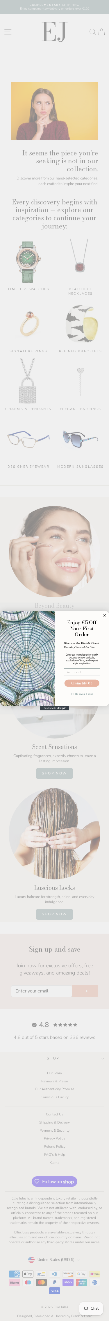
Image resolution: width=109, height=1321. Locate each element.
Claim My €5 (81, 683)
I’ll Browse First (82, 694)
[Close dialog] (104, 615)
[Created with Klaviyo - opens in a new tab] (54, 708)
